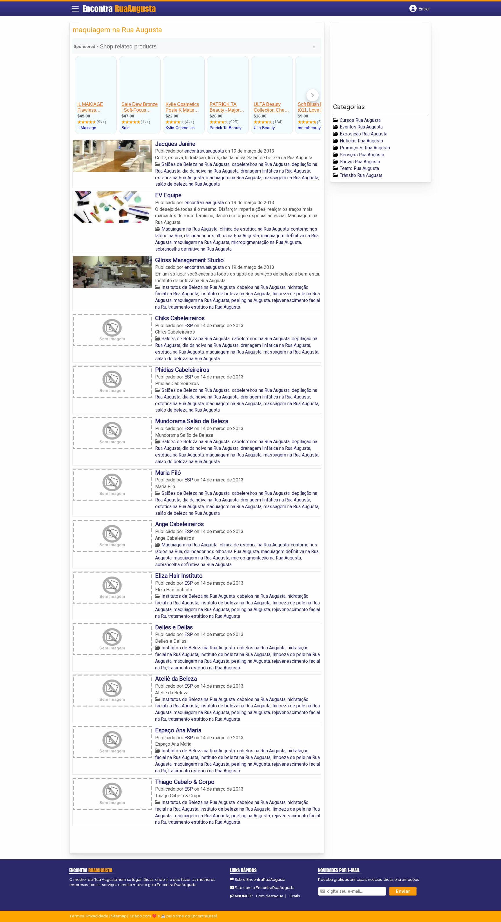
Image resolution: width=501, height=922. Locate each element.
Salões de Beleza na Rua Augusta (195, 164)
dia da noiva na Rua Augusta (210, 171)
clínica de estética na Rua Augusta (254, 229)
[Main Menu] (75, 9)
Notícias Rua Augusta (361, 141)
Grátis (294, 896)
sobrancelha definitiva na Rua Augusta (193, 249)
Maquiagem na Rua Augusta (189, 229)
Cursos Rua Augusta (360, 120)
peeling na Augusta (250, 300)
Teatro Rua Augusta (359, 168)
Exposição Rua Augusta (363, 134)
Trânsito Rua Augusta (361, 175)
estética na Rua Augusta (179, 177)
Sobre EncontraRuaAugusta (260, 879)
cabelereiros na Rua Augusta (261, 164)
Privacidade (97, 916)
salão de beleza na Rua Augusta (187, 184)
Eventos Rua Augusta (361, 127)
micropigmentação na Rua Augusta (266, 242)
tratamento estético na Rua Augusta (204, 307)
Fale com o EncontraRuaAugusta (265, 887)
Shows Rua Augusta (360, 161)
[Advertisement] (376, 64)
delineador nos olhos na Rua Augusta (221, 235)
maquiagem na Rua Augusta (234, 177)
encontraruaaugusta (204, 151)
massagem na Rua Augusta (291, 177)
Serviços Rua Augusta (362, 154)
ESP (189, 325)
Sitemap (118, 916)
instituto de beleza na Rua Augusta (235, 293)
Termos (76, 916)
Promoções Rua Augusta (365, 148)
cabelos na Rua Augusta (261, 287)
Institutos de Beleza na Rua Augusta (198, 287)
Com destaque (270, 896)
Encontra (119, 8)
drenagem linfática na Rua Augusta (275, 171)
